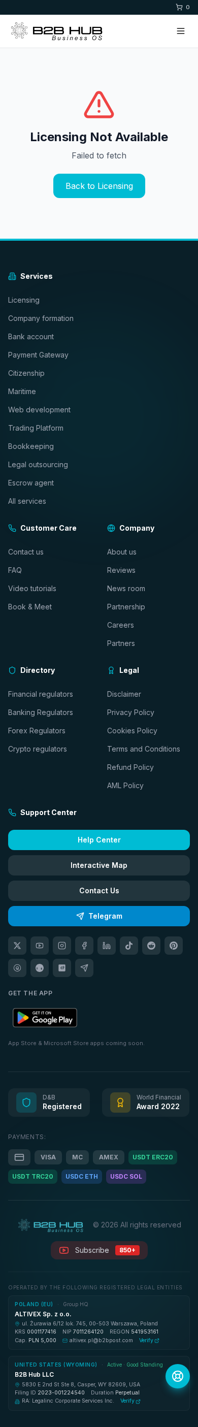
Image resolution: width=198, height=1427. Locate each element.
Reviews (121, 570)
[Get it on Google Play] (45, 1017)
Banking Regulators (40, 712)
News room (126, 588)
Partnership (126, 606)
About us (122, 551)
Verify (146, 1340)
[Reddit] (151, 945)
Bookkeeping (31, 446)
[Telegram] (84, 968)
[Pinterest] (173, 945)
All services (27, 501)
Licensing (24, 300)
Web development (39, 409)
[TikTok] (129, 945)
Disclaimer (124, 694)
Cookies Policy (132, 730)
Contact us (26, 551)
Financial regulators (40, 694)
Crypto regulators (37, 748)
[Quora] (17, 968)
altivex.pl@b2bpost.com (101, 1340)
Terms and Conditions (143, 748)
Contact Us (99, 890)
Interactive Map (99, 865)
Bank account (31, 336)
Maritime (22, 391)
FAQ (15, 570)
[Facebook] (84, 945)
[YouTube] (39, 945)
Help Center (99, 839)
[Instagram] (62, 945)
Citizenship (26, 373)
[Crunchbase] (62, 968)
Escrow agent (31, 482)
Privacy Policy (130, 712)
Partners (121, 643)
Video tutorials (32, 588)
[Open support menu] (178, 1376)
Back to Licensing (99, 186)
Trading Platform (35, 428)
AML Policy (125, 785)
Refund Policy (130, 767)
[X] (17, 945)
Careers (120, 625)
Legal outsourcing (38, 464)
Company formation (41, 318)
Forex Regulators (36, 730)
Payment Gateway (38, 354)
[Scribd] (39, 968)
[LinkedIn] (106, 945)
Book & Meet (30, 606)
